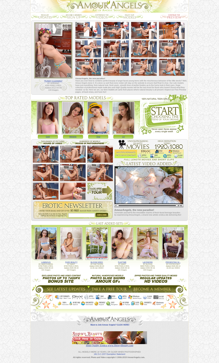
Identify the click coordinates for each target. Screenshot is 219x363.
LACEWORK (148, 262)
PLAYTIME (122, 262)
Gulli (48, 137)
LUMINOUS (46, 262)
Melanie (72, 137)
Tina (98, 137)
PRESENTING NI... (173, 262)
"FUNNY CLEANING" (53, 81)
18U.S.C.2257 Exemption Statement (109, 354)
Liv (123, 137)
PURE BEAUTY (71, 262)
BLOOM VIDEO (97, 262)
